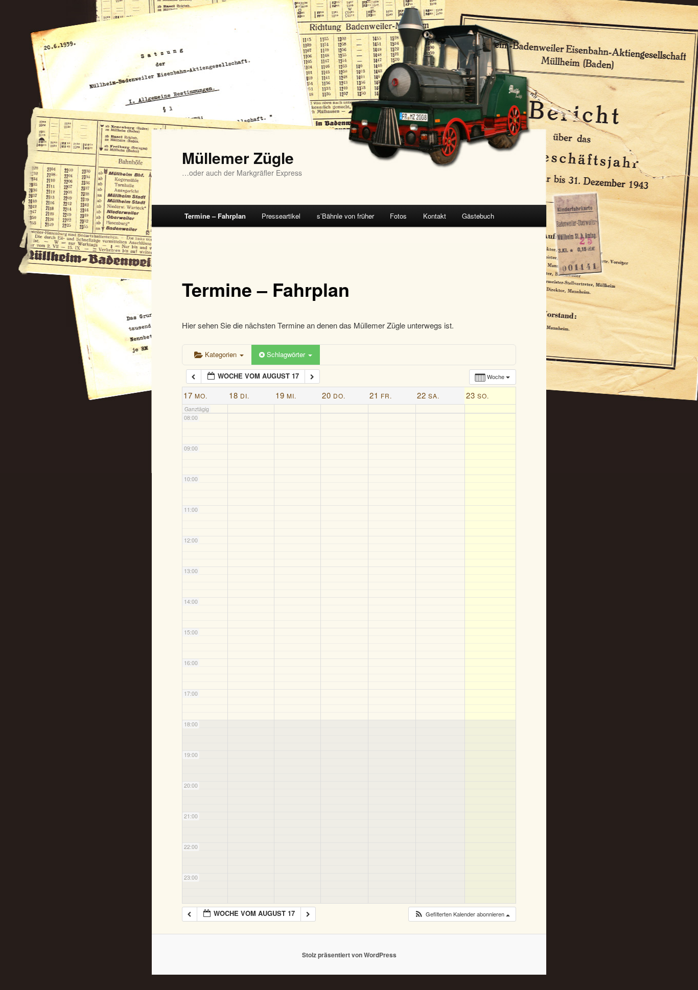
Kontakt (434, 216)
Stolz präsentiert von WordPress (349, 954)
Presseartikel (281, 216)
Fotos (398, 216)
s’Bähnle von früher (345, 216)
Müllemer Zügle (238, 158)
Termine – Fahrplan (215, 216)
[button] (462, 914)
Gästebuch (478, 216)
